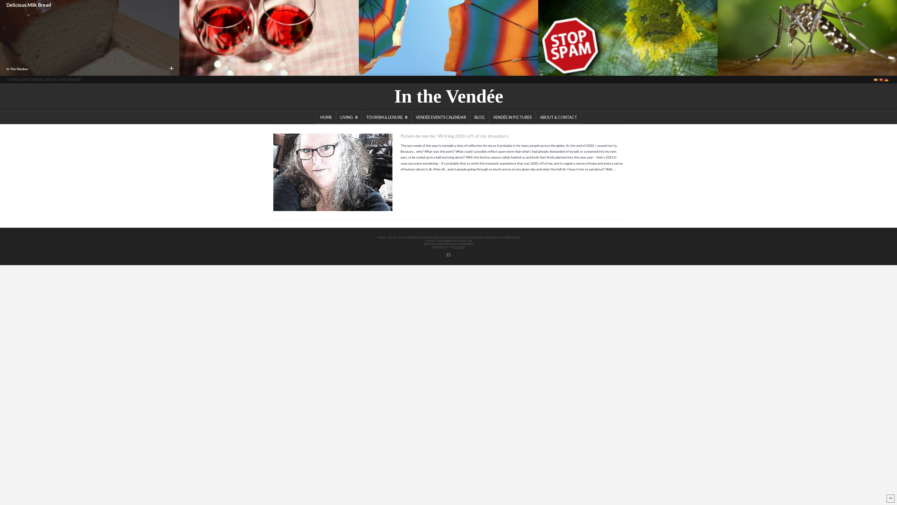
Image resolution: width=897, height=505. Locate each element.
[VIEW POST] (332, 172)
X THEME (459, 247)
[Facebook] (448, 255)
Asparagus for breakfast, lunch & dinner (588, 14)
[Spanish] (876, 79)
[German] (887, 79)
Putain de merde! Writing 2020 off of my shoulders (781, 14)
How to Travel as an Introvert (39, 13)
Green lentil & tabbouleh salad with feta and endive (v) (425, 18)
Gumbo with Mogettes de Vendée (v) (226, 10)
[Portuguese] (881, 79)
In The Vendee (555, 69)
